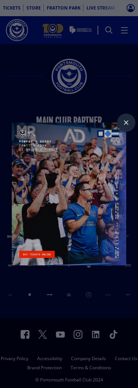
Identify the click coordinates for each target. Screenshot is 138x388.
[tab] (126, 123)
